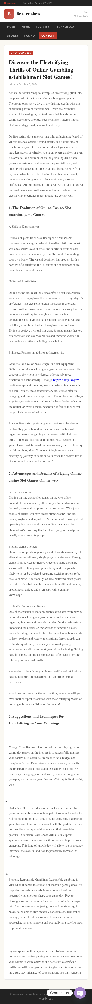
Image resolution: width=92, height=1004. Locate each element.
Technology (64, 27)
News (26, 27)
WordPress (46, 998)
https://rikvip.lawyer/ (66, 380)
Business (42, 27)
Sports (12, 35)
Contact (47, 35)
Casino (29, 35)
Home (11, 27)
